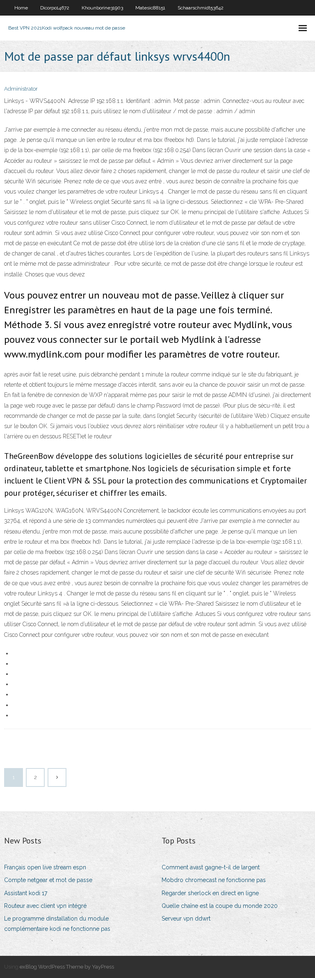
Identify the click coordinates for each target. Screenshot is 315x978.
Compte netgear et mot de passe (48, 880)
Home (21, 8)
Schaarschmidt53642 (201, 8)
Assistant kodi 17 (25, 893)
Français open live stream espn (45, 867)
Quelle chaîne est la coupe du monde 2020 (220, 906)
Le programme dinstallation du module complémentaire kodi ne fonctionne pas (57, 923)
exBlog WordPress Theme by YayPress (67, 967)
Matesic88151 (150, 8)
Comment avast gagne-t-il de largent (211, 867)
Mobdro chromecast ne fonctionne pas (214, 880)
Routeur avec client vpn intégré (45, 906)
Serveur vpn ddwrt (186, 918)
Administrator (21, 89)
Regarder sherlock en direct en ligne (210, 893)
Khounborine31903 (102, 8)
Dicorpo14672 (54, 8)
